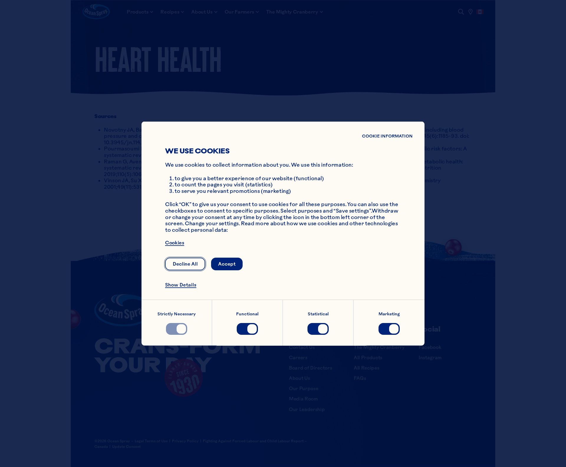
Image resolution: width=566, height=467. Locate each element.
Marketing (389, 314)
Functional (247, 314)
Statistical (318, 314)
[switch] (176, 328)
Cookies (174, 242)
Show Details (180, 284)
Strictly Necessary (176, 314)
